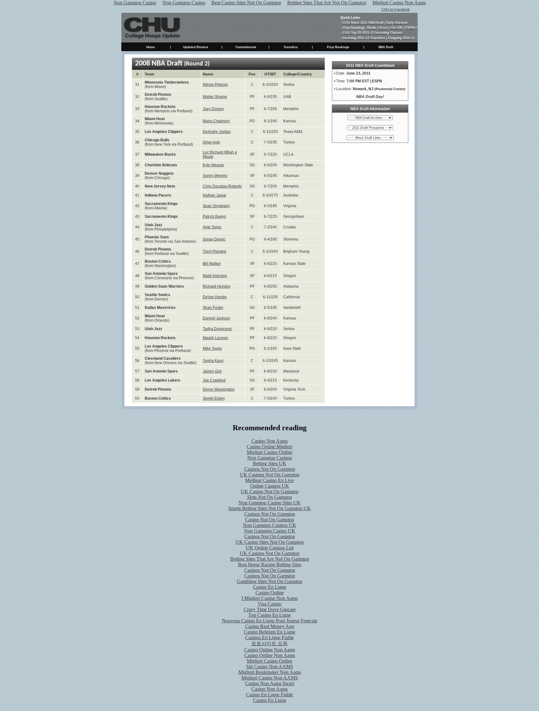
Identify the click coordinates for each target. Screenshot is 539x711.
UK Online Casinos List (270, 547)
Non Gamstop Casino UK (269, 530)
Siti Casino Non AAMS (269, 666)
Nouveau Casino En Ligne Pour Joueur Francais (269, 620)
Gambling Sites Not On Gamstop (269, 581)
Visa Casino (269, 603)
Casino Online (269, 592)
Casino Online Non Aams (269, 649)
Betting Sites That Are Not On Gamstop (269, 559)
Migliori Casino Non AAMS (269, 677)
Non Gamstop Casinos (269, 457)
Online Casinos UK (269, 486)
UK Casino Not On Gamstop (270, 491)
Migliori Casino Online (269, 452)
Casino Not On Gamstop (269, 519)
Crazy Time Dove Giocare (270, 609)
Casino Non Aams (269, 441)
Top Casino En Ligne (269, 615)
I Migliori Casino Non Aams (269, 598)
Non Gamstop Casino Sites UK (270, 502)
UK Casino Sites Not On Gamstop (270, 542)
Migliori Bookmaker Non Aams (269, 672)
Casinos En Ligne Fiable (269, 637)
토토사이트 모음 (269, 643)
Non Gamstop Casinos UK (269, 525)
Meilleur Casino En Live (269, 480)
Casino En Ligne (269, 587)
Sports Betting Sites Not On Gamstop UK (269, 508)
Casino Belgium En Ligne (269, 632)
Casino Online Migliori (269, 446)
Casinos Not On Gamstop (269, 469)
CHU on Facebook (395, 9)
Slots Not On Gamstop (269, 497)
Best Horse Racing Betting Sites (269, 564)
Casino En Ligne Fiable (269, 694)
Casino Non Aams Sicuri (269, 683)
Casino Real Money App (269, 626)
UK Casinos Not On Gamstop (269, 474)
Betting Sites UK (269, 463)
